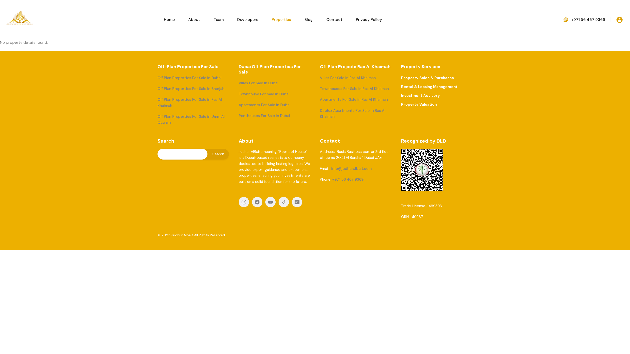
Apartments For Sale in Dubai (264, 105)
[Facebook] (257, 202)
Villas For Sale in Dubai (258, 83)
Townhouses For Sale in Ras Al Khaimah (354, 88)
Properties (281, 19)
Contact (334, 19)
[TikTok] (284, 202)
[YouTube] (270, 202)
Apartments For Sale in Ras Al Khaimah (354, 99)
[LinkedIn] (297, 202)
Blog (308, 19)
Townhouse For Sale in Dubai (264, 94)
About (194, 19)
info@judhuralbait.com (351, 168)
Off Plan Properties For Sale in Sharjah (191, 88)
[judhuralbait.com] (19, 19)
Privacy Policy (369, 19)
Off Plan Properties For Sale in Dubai (189, 77)
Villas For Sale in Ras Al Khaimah (348, 77)
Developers (247, 19)
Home (169, 19)
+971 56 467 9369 (588, 19)
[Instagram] (244, 202)
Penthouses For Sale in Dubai (264, 115)
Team (219, 19)
